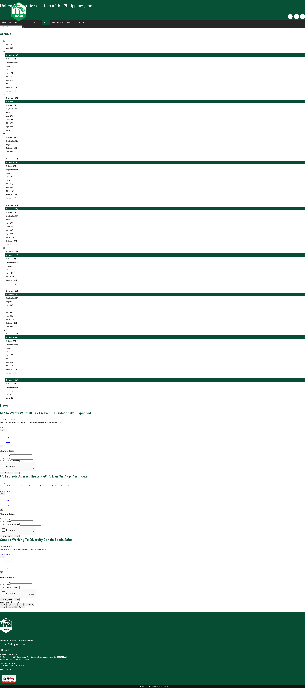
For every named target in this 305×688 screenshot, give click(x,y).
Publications (25, 22)
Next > (21, 607)
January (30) (11, 152)
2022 (3, 155)
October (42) (11, 384)
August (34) (10, 66)
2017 (3, 376)
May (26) (9, 184)
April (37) (9, 234)
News (45, 22)
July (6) (9, 394)
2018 (3, 330)
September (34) (12, 387)
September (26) (12, 141)
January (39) (11, 284)
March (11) (10, 276)
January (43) (11, 326)
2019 (3, 287)
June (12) (9, 398)
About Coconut (57, 22)
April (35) (9, 187)
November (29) (12, 209)
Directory (37, 22)
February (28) (11, 148)
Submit (3, 473)
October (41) (11, 59)
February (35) (11, 280)
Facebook (8, 434)
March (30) (10, 84)
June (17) (9, 273)
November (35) (12, 294)
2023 (3, 134)
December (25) (12, 98)
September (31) (12, 109)
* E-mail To (5, 455)
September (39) (12, 169)
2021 (3, 201)
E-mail (8, 442)
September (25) (12, 262)
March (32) (10, 237)
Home (3, 22)
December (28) (12, 291)
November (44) (12, 337)
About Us (13, 22)
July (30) (9, 177)
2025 (3, 52)
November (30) (12, 162)
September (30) (12, 62)
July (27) (9, 116)
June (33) (9, 119)
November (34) (12, 380)
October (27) (11, 166)
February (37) (11, 369)
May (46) (9, 312)
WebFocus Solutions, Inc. (161, 686)
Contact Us (70, 22)
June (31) (9, 73)
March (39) (10, 191)
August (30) (10, 391)
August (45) (10, 301)
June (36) (9, 355)
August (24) (10, 144)
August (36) (10, 173)
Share (2, 430)
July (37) (9, 69)
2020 (3, 248)
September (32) (12, 298)
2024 (3, 94)
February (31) (11, 87)
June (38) (9, 180)
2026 (3, 41)
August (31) (10, 219)
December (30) (12, 334)
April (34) (9, 316)
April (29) (9, 80)
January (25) (11, 198)
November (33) (12, 102)
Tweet (7, 437)
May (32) (9, 77)
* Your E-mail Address (9, 461)
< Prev (3, 607)
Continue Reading (5, 427)
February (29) (11, 194)
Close (17, 473)
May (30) (9, 230)
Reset (10, 473)
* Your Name (5, 458)
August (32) (10, 266)
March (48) (10, 366)
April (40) (9, 48)
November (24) (12, 55)
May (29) (9, 44)
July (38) (9, 269)
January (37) (11, 373)
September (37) (12, 216)
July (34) (9, 305)
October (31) (11, 105)
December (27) (12, 159)
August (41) (10, 348)
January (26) (11, 91)
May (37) (9, 123)
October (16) (11, 137)
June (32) (9, 309)
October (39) (11, 259)
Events (81, 22)
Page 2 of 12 (12, 607)
